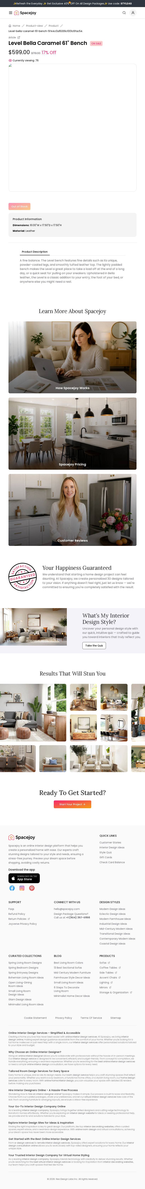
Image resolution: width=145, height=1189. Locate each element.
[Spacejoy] (25, 12)
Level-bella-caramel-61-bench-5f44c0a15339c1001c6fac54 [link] (45, 31)
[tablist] (35, 251)
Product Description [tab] (35, 251)
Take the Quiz (94, 645)
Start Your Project (70, 804)
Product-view (34, 26)
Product (54, 26)
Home (16, 26)
